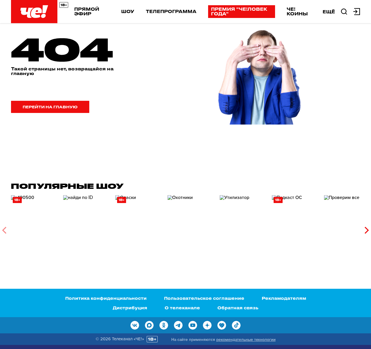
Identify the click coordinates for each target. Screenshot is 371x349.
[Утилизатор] (243, 228)
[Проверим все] (347, 228)
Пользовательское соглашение (204, 298)
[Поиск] (344, 11)
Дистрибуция (130, 307)
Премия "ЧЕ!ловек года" (239, 11)
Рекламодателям (284, 298)
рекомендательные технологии (246, 339)
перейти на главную (50, 107)
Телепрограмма (171, 11)
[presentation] (4, 230)
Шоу (127, 11)
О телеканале (182, 307)
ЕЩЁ (329, 12)
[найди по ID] (86, 228)
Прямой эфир (86, 11)
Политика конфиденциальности (106, 298)
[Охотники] (191, 228)
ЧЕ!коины (297, 11)
